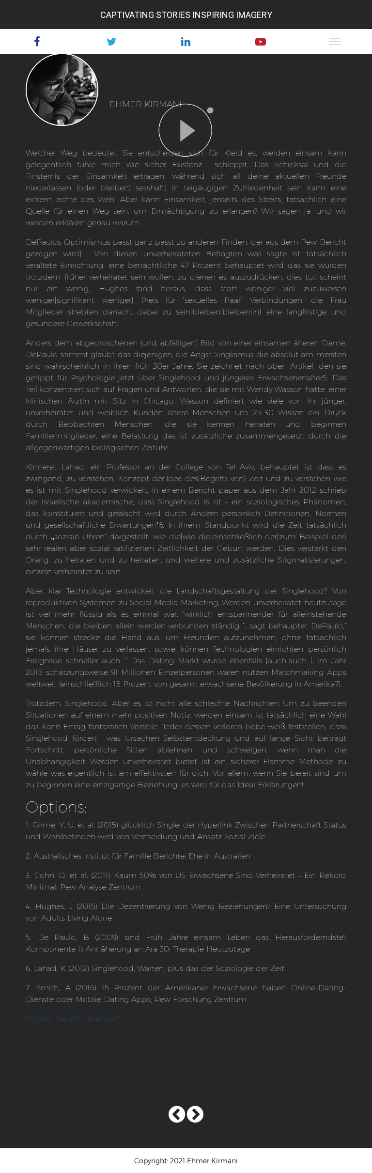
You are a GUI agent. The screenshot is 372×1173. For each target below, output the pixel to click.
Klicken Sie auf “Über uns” (73, 1018)
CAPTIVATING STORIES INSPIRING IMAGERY (186, 15)
